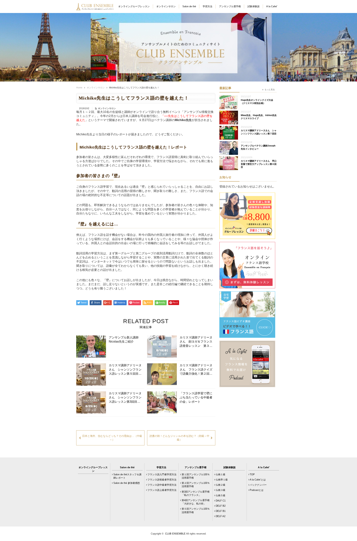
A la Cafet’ (271, 6)
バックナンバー (258, 484)
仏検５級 (220, 495)
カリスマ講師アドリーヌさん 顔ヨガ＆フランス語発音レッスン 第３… (196, 341)
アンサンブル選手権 (230, 6)
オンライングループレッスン (134, 6)
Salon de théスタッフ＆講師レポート (127, 476)
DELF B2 (221, 505)
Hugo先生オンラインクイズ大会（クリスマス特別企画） (257, 102)
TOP (252, 474)
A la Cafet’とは (258, 479)
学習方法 (207, 6)
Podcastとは (256, 490)
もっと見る (270, 89)
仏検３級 (220, 490)
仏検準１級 (222, 479)
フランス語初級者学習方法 (161, 479)
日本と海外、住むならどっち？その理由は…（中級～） (112, 437)
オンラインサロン (166, 6)
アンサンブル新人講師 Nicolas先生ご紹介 (125, 339)
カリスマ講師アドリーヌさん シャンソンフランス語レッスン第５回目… (125, 369)
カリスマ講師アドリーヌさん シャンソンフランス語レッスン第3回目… (125, 397)
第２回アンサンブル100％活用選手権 (196, 485)
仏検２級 (220, 484)
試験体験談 (253, 6)
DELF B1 (221, 511)
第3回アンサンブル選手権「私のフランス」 (196, 493)
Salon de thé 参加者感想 (126, 483)
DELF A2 (220, 516)
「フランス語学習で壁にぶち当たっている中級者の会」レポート (196, 397)
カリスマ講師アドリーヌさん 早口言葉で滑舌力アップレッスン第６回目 (258, 164)
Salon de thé (189, 6)
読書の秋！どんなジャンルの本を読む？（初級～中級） (179, 437)
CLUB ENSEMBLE (175, 533)
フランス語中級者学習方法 (161, 484)
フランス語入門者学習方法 (161, 474)
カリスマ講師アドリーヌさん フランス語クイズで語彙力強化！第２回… (196, 369)
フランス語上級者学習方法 (161, 490)
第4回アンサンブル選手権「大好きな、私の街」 (196, 502)
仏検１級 (220, 474)
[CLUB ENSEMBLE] (95, 8)
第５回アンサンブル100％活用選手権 (196, 510)
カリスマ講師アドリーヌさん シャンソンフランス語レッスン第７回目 (258, 132)
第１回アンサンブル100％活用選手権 (196, 476)
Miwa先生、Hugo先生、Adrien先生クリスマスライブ (259, 117)
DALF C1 (221, 500)
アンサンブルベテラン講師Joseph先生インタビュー (258, 147)
